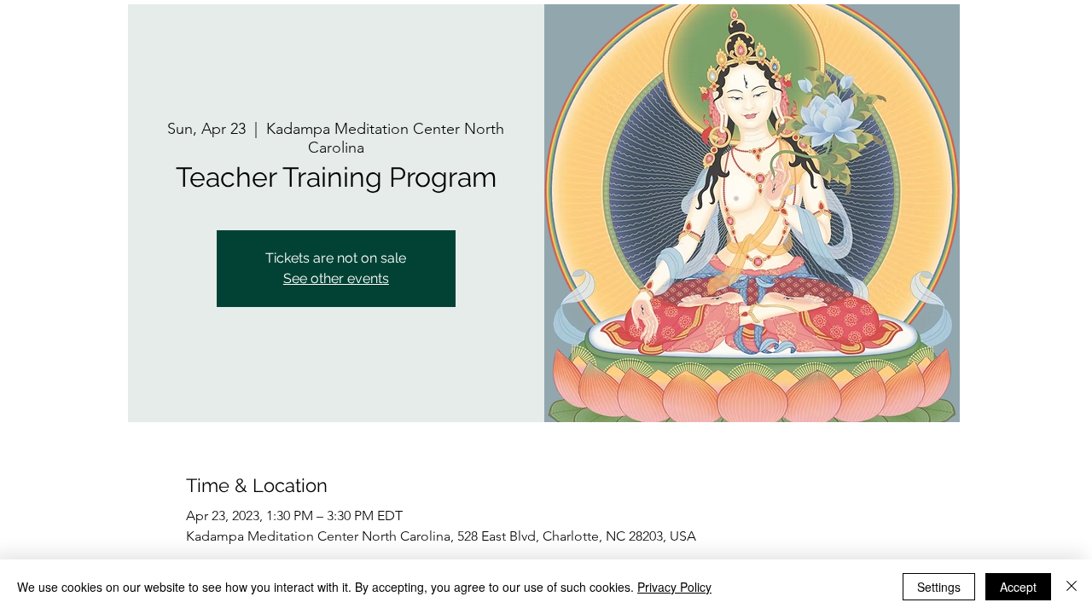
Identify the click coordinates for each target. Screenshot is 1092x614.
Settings (939, 586)
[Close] (1071, 586)
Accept (1018, 586)
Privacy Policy (674, 586)
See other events (336, 278)
